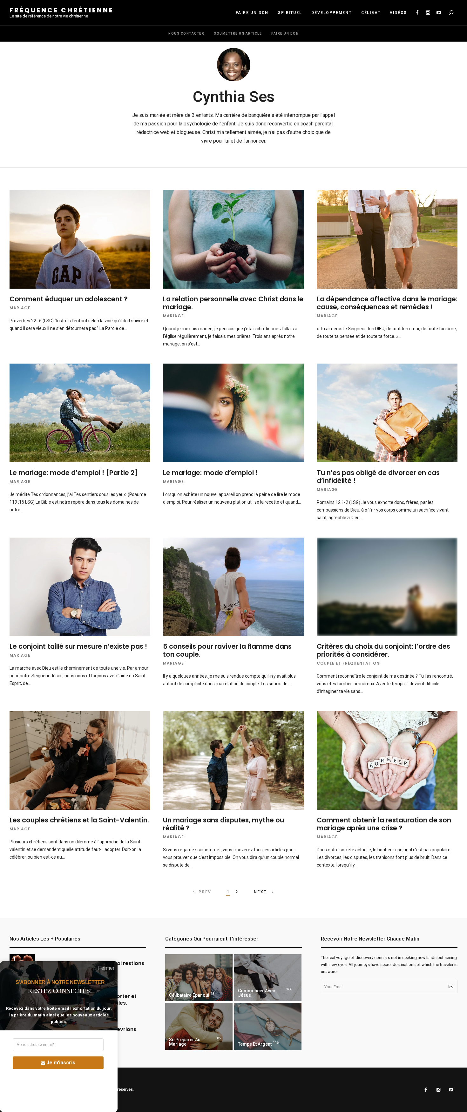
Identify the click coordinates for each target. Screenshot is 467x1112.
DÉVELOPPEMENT (331, 12)
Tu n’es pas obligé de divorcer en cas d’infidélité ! (378, 476)
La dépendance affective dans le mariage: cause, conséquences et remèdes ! (387, 302)
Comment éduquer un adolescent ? (69, 299)
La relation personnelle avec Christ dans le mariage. (233, 302)
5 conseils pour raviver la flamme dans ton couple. (227, 650)
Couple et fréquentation (348, 663)
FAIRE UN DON (252, 12)
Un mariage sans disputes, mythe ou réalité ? (223, 824)
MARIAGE (20, 308)
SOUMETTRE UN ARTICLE (238, 33)
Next (261, 892)
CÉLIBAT (371, 12)
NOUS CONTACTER (186, 33)
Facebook (417, 12)
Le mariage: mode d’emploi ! (210, 472)
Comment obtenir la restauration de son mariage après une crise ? (384, 824)
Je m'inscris (60, 1063)
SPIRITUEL (290, 12)
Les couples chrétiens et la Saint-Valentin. (79, 820)
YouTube (438, 12)
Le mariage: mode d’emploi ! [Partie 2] (74, 472)
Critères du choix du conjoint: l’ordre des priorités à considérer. (383, 650)
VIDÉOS (398, 12)
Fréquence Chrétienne (62, 10)
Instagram (428, 12)
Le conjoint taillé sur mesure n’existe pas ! (78, 646)
